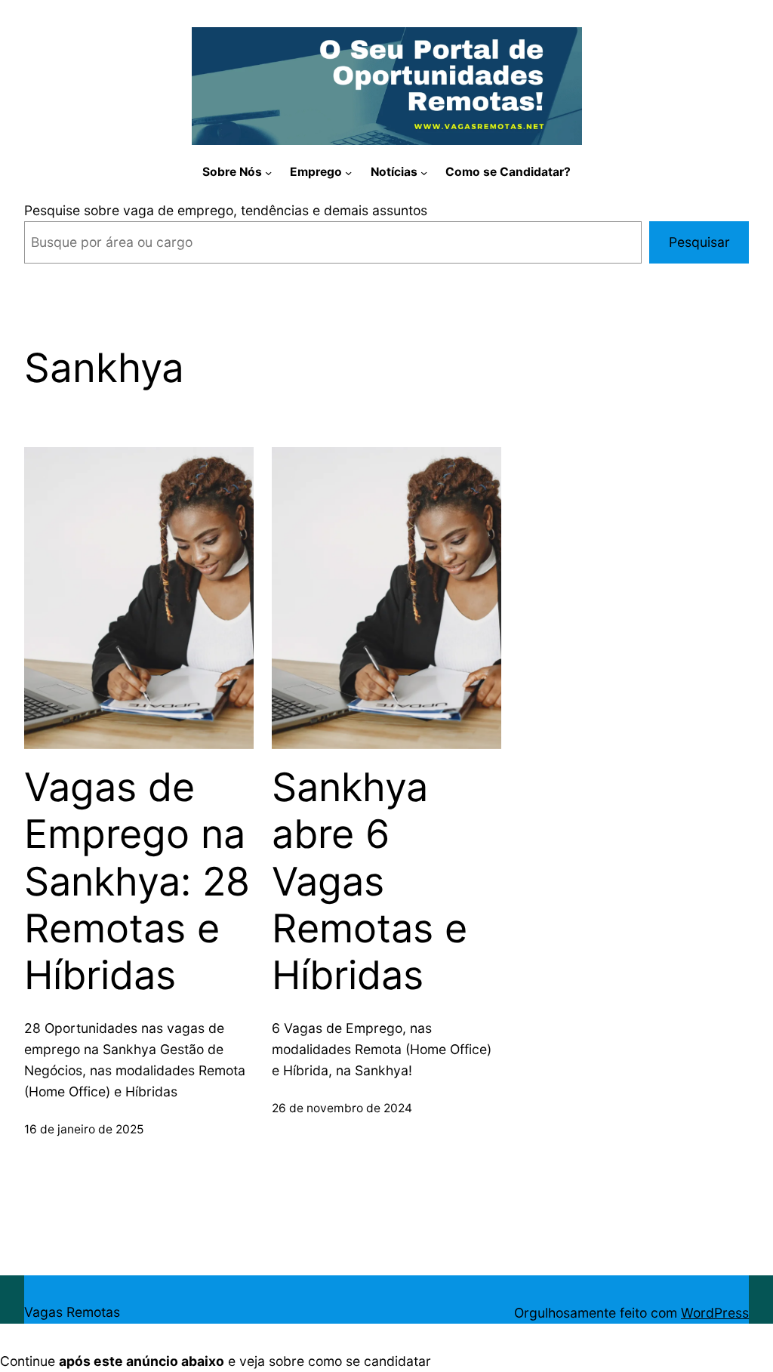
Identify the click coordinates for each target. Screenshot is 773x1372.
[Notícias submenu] (423, 172)
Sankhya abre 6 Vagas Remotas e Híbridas (369, 882)
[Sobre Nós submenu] (268, 172)
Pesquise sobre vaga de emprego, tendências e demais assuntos (225, 210)
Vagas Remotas (72, 1312)
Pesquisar (699, 242)
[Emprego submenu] (348, 172)
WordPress (715, 1313)
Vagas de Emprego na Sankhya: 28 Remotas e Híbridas (137, 882)
